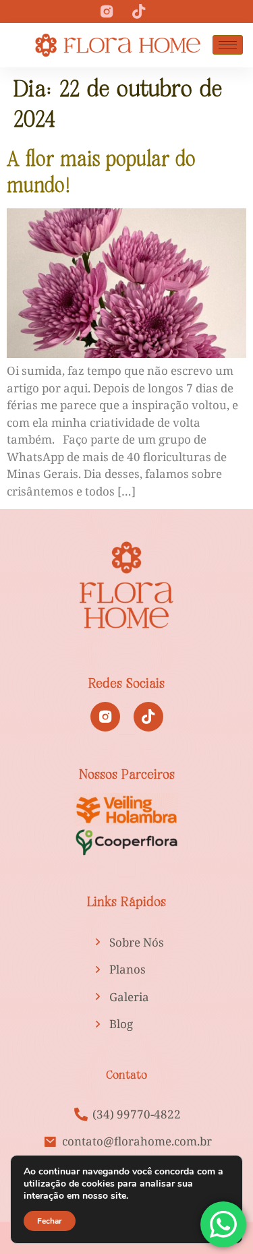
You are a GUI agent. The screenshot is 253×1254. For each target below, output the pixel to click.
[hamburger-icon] (228, 45)
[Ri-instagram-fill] (105, 717)
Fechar (49, 1221)
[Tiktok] (148, 717)
